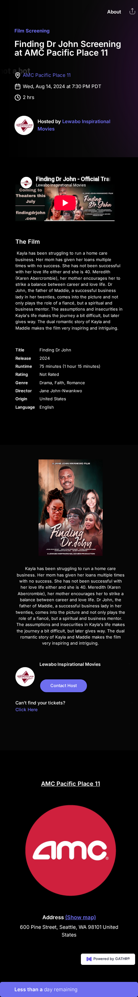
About (114, 12)
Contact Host (63, 685)
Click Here (26, 709)
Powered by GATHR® (111, 959)
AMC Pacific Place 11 (47, 75)
